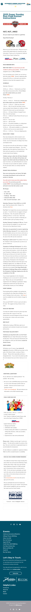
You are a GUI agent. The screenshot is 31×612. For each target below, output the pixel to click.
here (24, 295)
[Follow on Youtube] (20, 524)
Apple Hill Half (6, 542)
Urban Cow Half (7, 538)
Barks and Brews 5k (8, 548)
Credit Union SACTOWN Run (10, 544)
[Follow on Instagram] (14, 524)
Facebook (9, 501)
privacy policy (16, 569)
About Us (5, 589)
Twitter (13, 501)
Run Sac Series (7, 552)
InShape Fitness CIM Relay (10, 536)
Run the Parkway (7, 540)
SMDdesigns (18, 605)
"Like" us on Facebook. (10, 389)
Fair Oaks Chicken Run (9, 546)
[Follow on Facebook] (11, 524)
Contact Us (6, 587)
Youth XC (5, 550)
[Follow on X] (17, 524)
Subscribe (15, 573)
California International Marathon (11, 534)
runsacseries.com (10, 477)
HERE (12, 76)
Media (4, 591)
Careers (5, 593)
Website (22, 501)
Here (11, 207)
